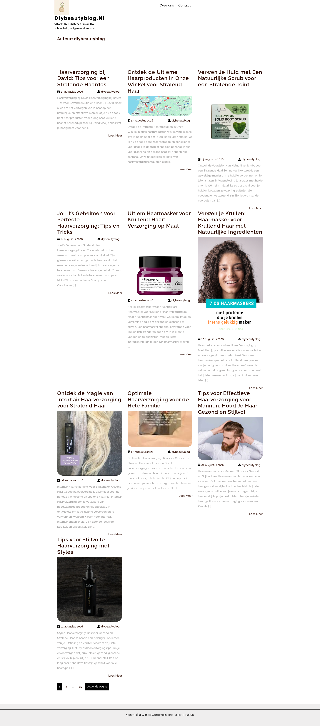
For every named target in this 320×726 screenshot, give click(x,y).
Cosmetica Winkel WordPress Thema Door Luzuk (160, 715)
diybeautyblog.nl (79, 18)
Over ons (167, 5)
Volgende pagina (97, 686)
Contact (184, 5)
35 (81, 686)
